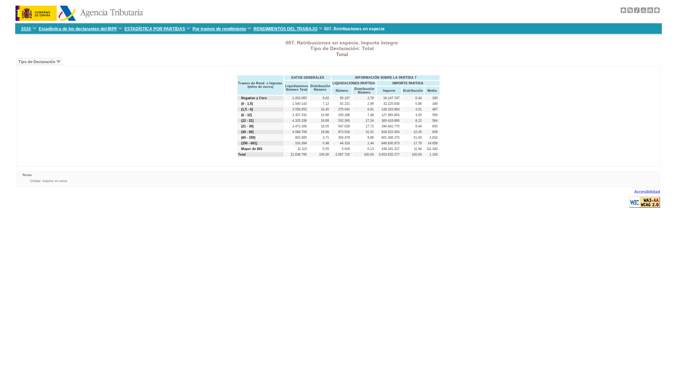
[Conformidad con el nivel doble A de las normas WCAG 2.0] (644, 206)
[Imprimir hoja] (657, 11)
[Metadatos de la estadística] (650, 11)
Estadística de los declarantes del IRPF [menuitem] (78, 28)
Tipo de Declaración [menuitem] (36, 62)
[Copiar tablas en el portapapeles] (630, 11)
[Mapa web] (643, 11)
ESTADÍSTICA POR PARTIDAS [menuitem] (154, 28)
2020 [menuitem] (26, 28)
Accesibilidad (647, 191)
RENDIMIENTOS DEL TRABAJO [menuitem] (285, 28)
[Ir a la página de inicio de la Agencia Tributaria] (79, 19)
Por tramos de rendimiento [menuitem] (219, 28)
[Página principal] (623, 11)
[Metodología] (637, 11)
